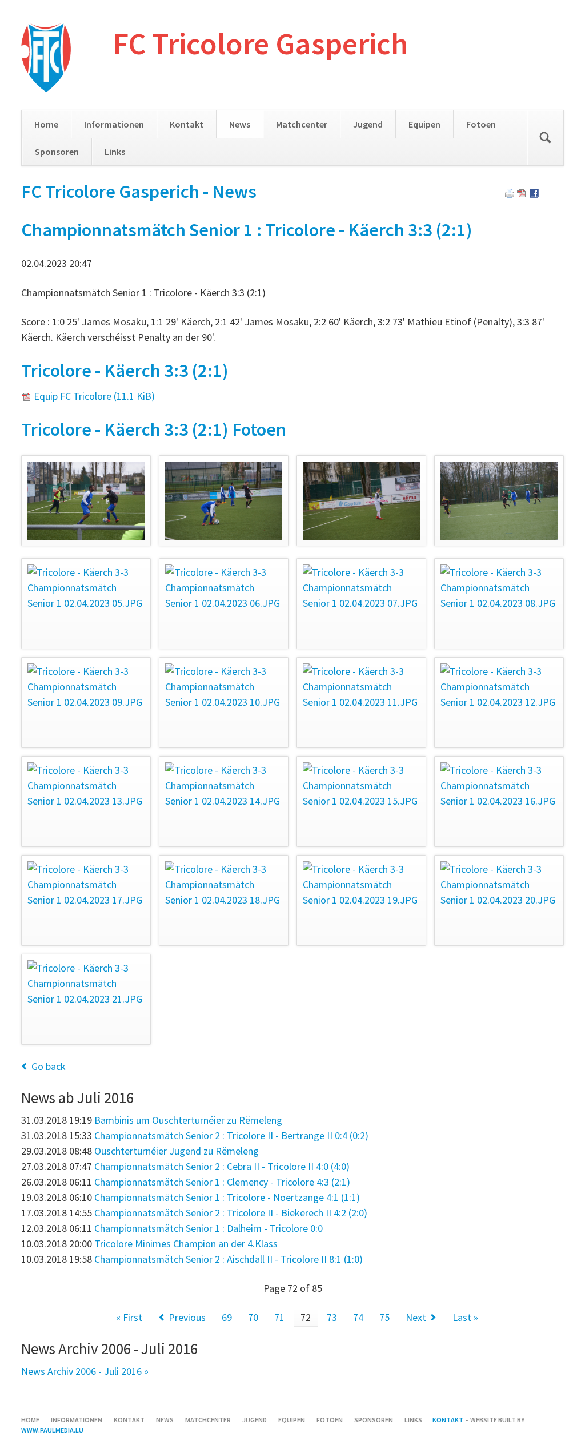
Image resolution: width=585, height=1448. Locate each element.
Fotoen (481, 124)
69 (227, 1317)
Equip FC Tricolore (94, 396)
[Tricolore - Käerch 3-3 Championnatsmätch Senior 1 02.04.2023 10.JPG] (223, 702)
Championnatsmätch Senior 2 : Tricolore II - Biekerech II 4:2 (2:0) (230, 1212)
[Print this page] (509, 194)
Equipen (424, 124)
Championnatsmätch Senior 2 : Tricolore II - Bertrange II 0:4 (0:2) (231, 1135)
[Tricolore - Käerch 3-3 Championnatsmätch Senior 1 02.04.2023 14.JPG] (223, 801)
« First (129, 1317)
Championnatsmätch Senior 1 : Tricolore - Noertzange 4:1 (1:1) (227, 1197)
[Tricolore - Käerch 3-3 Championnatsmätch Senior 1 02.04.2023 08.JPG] (499, 603)
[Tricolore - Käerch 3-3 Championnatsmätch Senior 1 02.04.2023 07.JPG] (361, 603)
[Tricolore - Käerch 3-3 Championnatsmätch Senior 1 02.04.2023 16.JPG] (499, 801)
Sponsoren (57, 151)
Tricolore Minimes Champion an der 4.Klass (186, 1243)
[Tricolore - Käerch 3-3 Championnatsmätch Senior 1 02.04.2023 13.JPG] (86, 801)
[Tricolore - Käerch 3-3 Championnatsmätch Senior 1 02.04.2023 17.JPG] (86, 900)
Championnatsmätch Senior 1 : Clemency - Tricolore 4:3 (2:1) (222, 1181)
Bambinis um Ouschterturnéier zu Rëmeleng (188, 1120)
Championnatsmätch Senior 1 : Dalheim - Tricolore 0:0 (208, 1228)
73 (332, 1317)
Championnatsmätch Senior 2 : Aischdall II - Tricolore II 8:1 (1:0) (228, 1259)
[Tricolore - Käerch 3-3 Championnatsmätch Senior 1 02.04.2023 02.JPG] (223, 501)
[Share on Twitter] (546, 194)
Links (115, 151)
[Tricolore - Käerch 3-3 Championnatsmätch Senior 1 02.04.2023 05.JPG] (86, 603)
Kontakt (186, 124)
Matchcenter (301, 124)
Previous (187, 1317)
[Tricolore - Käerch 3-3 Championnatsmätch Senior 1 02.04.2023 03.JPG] (361, 501)
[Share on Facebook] (534, 194)
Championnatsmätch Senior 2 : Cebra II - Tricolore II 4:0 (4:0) (222, 1166)
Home (46, 124)
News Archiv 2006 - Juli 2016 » (85, 1371)
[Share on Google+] (559, 194)
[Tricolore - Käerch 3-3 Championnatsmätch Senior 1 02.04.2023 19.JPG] (361, 900)
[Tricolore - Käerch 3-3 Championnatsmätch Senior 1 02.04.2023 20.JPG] (499, 900)
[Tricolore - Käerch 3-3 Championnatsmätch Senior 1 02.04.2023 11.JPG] (361, 702)
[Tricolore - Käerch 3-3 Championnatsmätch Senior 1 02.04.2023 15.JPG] (361, 801)
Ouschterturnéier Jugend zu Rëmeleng (176, 1150)
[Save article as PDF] (521, 194)
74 (358, 1317)
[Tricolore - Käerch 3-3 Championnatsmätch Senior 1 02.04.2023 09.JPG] (86, 702)
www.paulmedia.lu (52, 1430)
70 (253, 1317)
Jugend (368, 124)
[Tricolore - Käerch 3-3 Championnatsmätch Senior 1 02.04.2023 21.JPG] (86, 999)
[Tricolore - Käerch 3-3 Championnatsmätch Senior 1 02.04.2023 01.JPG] (86, 501)
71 (279, 1317)
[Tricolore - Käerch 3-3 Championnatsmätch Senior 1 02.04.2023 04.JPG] (499, 501)
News (239, 124)
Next (416, 1317)
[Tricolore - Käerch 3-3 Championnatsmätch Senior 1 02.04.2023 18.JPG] (223, 900)
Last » (465, 1317)
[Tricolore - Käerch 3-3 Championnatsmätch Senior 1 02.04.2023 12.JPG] (499, 702)
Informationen (114, 124)
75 (384, 1317)
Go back (48, 1066)
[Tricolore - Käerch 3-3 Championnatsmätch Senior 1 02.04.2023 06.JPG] (223, 603)
